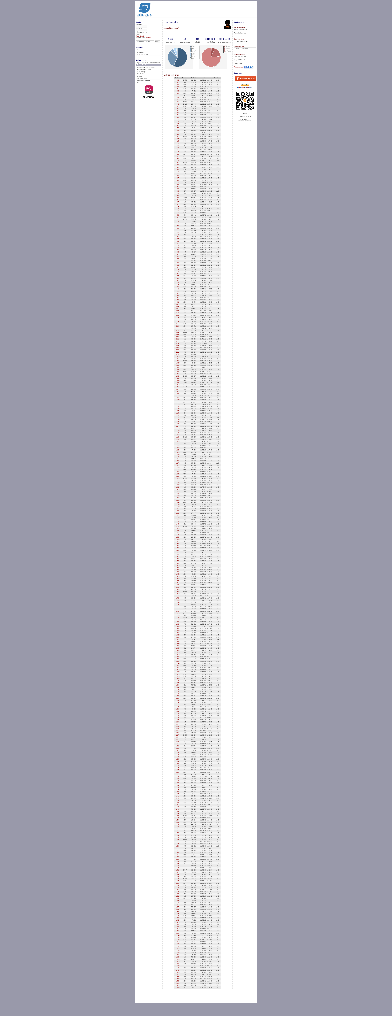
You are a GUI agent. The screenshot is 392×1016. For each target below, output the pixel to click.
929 (178, 287)
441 (178, 180)
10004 (177, 361)
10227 (177, 448)
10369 (177, 513)
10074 (177, 389)
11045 (177, 693)
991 (178, 302)
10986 (177, 676)
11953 (177, 902)
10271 (177, 463)
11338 (177, 776)
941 (178, 289)
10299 (177, 472)
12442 (177, 965)
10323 (177, 489)
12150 (177, 942)
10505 (177, 539)
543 (178, 213)
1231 (177, 337)
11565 (177, 844)
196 (178, 117)
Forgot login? (140, 36)
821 (178, 263)
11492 (177, 811)
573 (178, 219)
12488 (177, 972)
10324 (177, 491)
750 (178, 250)
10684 (177, 585)
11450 (177, 802)
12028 (177, 922)
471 (178, 193)
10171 (177, 421)
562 (178, 217)
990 (178, 300)
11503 (177, 820)
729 (178, 245)
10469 (177, 526)
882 (178, 274)
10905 (177, 652)
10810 (177, 626)
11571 (177, 848)
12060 (177, 929)
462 (178, 189)
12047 (177, 926)
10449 (177, 524)
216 (178, 119)
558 (178, 215)
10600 (177, 563)
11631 (177, 857)
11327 (177, 774)
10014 (177, 367)
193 (178, 113)
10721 (177, 596)
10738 (177, 600)
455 (178, 184)
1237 (177, 341)
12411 (177, 963)
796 (178, 258)
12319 (177, 953)
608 (178, 228)
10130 (177, 404)
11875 (177, 889)
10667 (177, 583)
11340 (177, 778)
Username (139, 24)
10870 (177, 643)
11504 (177, 822)
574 (178, 221)
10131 (177, 406)
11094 (177, 720)
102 (178, 82)
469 (178, 191)
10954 (177, 665)
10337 (177, 498)
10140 (177, 411)
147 (178, 106)
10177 (177, 426)
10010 (177, 365)
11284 (177, 770)
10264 (177, 459)
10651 (177, 574)
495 (178, 200)
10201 (177, 443)
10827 (177, 635)
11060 (177, 698)
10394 (177, 519)
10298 (177, 469)
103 (178, 84)
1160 (177, 317)
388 (178, 165)
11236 (177, 754)
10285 (177, 467)
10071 (177, 387)
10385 (177, 517)
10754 (177, 604)
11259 (177, 761)
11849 (177, 887)
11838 (177, 885)
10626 (177, 572)
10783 (177, 617)
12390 (177, 957)
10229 (177, 450)
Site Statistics (141, 74)
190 (178, 110)
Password (139, 28)
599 (178, 226)
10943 (177, 661)
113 (178, 97)
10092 (177, 393)
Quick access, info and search (146, 67)
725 (178, 243)
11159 (177, 733)
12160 (177, 944)
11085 (177, 711)
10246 (177, 454)
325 (178, 145)
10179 (177, 430)
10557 (177, 552)
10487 (177, 530)
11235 (177, 752)
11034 (177, 687)
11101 (177, 722)
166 (178, 108)
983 (178, 293)
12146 (177, 937)
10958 (177, 670)
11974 (177, 907)
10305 (177, 478)
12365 (177, 955)
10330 (177, 496)
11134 (177, 726)
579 (178, 224)
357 (178, 156)
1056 (177, 306)
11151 (177, 731)
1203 (177, 326)
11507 (177, 826)
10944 (177, 663)
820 (178, 260)
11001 (177, 683)
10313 (177, 485)
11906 (177, 894)
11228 (177, 750)
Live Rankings (141, 71)
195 (178, 115)
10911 (177, 657)
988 (178, 295)
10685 (177, 587)
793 (178, 256)
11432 (177, 800)
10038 (177, 376)
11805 (177, 881)
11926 (177, 896)
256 (178, 126)
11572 (177, 850)
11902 (177, 892)
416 (178, 171)
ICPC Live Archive (142, 54)
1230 (177, 335)
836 (178, 265)
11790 (177, 876)
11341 (177, 781)
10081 (177, 391)
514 (178, 206)
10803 (177, 624)
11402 (177, 794)
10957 (177, 667)
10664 (177, 580)
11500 (177, 818)
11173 (177, 737)
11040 (177, 691)
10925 (177, 659)
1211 (177, 328)
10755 (177, 606)
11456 (177, 804)
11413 (177, 796)
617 (178, 230)
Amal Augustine (238, 67)
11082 (177, 709)
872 (178, 271)
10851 (177, 639)
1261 (177, 352)
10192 (177, 439)
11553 (177, 837)
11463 (177, 807)
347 (178, 152)
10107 (177, 400)
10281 (177, 465)
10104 (177, 398)
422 (178, 173)
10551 (177, 550)
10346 (177, 502)
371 (178, 160)
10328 (177, 493)
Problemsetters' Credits (144, 69)
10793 (177, 620)
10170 (177, 419)
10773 (177, 613)
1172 (177, 319)
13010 (177, 987)
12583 (177, 981)
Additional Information (143, 80)
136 (178, 102)
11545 (177, 833)
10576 (177, 559)
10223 (177, 445)
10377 (177, 515)
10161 (177, 417)
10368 (177, 511)
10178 (177, 428)
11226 (177, 748)
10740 (177, 602)
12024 (177, 920)
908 (178, 280)
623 (178, 232)
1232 (177, 339)
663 (178, 237)
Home (137, 16)
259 (178, 128)
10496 (177, 535)
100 (178, 80)
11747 (177, 874)
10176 (177, 424)
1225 (177, 332)
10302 (177, 474)
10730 (177, 598)
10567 (177, 556)
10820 (177, 633)
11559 (177, 839)
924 (178, 282)
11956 (177, 905)
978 (178, 291)
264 (178, 130)
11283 (177, 768)
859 (178, 269)
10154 (177, 415)
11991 (177, 913)
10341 (177, 500)
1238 (177, 343)
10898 (177, 650)
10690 (177, 589)
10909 (177, 654)
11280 (177, 765)
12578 (177, 979)
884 (178, 276)
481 (178, 195)
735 (178, 247)
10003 (177, 358)
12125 (177, 933)
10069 (177, 385)
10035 (177, 371)
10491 (177, 532)
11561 (177, 842)
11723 (177, 868)
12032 (177, 924)
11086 (177, 713)
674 (178, 239)
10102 (177, 395)
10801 (177, 622)
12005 (177, 918)
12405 (177, 961)
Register (148, 37)
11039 (177, 689)
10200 (177, 441)
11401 (177, 791)
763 (178, 252)
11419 (177, 798)
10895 (177, 648)
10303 (177, 476)
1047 (177, 304)
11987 (177, 909)
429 (178, 176)
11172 (177, 735)
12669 (177, 985)
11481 (177, 809)
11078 (177, 704)
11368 (177, 785)
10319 (177, 487)
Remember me (142, 32)
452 (178, 182)
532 (178, 210)
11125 (177, 724)
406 (178, 167)
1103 (177, 313)
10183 (177, 435)
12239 (177, 948)
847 (178, 267)
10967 (177, 672)
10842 (177, 637)
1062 (177, 308)
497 (178, 202)
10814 (177, 628)
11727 (177, 870)
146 (178, 104)
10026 (177, 369)
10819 (177, 630)
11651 (177, 859)
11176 (177, 739)
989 (178, 298)
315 (178, 141)
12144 (177, 935)
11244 (177, 759)
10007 (177, 363)
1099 (177, 311)
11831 (177, 883)
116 (178, 99)
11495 (177, 813)
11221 (177, 746)
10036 (177, 374)
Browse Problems (142, 65)
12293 (177, 950)
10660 (177, 578)
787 (178, 254)
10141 (177, 413)
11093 (177, 717)
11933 (177, 898)
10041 (177, 378)
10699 (177, 593)
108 (178, 93)
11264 (177, 763)
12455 (177, 970)
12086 (177, 931)
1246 (177, 345)
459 (178, 187)
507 (178, 204)
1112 (177, 315)
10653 (177, 576)
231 (178, 121)
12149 (177, 939)
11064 (177, 700)
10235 (177, 452)
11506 (177, 824)
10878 (177, 646)
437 (178, 178)
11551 (177, 835)
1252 (177, 348)
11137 (177, 728)
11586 (177, 852)
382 (178, 163)
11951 (177, 900)
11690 (177, 863)
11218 (177, 744)
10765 (177, 611)
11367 (177, 783)
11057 (177, 696)
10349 (177, 504)
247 (178, 123)
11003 (177, 685)
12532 (177, 976)
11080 (177, 707)
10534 (177, 546)
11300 (177, 772)
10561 (177, 554)
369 (178, 158)
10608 (177, 565)
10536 (177, 548)
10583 (177, 561)
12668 (177, 983)
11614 (177, 855)
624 (178, 234)
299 (178, 136)
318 (178, 143)
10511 (177, 543)
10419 (177, 522)
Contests (140, 76)
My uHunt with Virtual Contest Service (148, 63)
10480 (177, 528)
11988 (177, 911)
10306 (177, 480)
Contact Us (140, 52)
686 (178, 241)
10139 (177, 408)
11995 (177, 915)
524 (178, 208)
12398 (177, 959)
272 (178, 132)
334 (178, 147)
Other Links (140, 83)
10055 (177, 382)
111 (178, 95)
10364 (177, 509)
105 (178, 89)
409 (178, 169)
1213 (177, 330)
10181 (177, 432)
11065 (177, 702)
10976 (177, 674)
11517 (177, 831)
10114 (177, 402)
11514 (177, 828)
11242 (177, 757)
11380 (177, 787)
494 (178, 197)
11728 (177, 872)
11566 (177, 846)
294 (178, 134)
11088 (177, 715)
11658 (177, 861)
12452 (177, 968)
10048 (177, 380)
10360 (177, 506)
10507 (177, 541)
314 (178, 139)
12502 (177, 974)
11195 (177, 741)
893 (178, 278)
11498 (177, 815)
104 (178, 86)
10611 (177, 567)
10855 (177, 641)
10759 (177, 609)
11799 (177, 878)
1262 (177, 354)
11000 (177, 681)
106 (178, 91)
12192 (177, 946)
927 (178, 284)
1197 (177, 324)
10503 (177, 537)
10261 (177, 456)
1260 (177, 350)
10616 (177, 570)
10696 (177, 591)
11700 (177, 865)
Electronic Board (142, 78)
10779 (177, 615)
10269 (177, 461)
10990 (177, 678)
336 (178, 149)
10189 (177, 437)
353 (178, 154)
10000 (177, 356)
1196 (177, 321)
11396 (177, 789)
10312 (177, 482)
